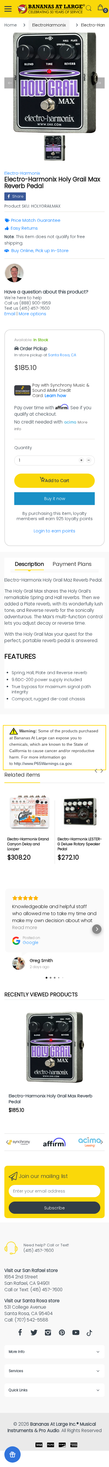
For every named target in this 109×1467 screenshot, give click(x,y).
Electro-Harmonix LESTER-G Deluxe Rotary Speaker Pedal (80, 844)
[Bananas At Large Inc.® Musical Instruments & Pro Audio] (51, 9)
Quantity (23, 447)
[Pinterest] (61, 1334)
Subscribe (54, 1208)
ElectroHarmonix (49, 25)
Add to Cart (57, 480)
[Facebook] (20, 1334)
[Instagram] (47, 1334)
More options (32, 314)
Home (10, 25)
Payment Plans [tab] (72, 564)
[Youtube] (75, 1334)
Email (9, 314)
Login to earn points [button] (54, 531)
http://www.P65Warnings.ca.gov (43, 763)
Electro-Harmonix (22, 173)
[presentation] (96, 770)
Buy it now (54, 499)
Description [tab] (29, 564)
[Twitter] (34, 1334)
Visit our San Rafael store (31, 1270)
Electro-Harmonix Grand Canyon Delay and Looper (28, 844)
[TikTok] (89, 1334)
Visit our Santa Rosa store (32, 1301)
